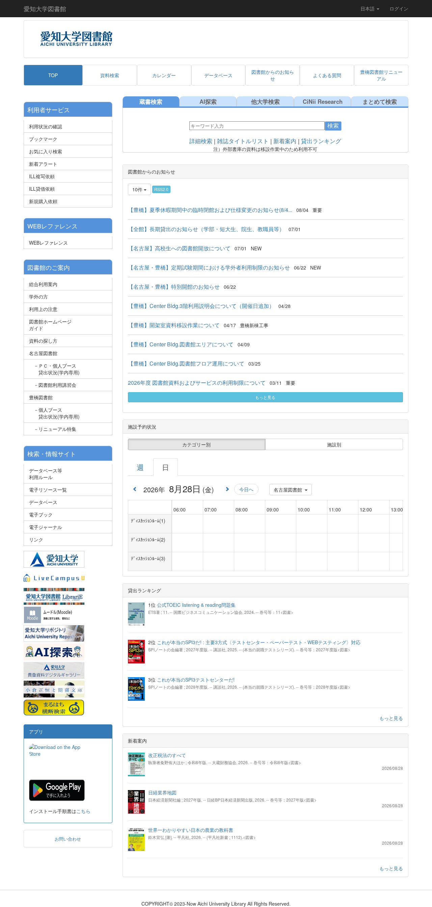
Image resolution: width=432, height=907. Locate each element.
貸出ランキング (321, 141)
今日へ (246, 489)
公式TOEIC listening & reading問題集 (196, 604)
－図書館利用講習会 (52, 384)
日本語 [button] (368, 8)
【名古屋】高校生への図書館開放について (179, 248)
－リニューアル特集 (52, 429)
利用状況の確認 (45, 126)
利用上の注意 (43, 309)
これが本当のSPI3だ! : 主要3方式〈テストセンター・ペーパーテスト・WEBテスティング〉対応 (258, 642)
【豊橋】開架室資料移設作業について (174, 325)
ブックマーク (43, 138)
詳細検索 (200, 141)
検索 (333, 126)
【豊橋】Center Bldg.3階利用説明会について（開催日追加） (201, 306)
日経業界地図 (162, 792)
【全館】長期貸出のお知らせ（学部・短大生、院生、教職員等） (206, 229)
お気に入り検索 (45, 151)
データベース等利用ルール (45, 473)
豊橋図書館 (41, 397)
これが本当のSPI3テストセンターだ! (196, 679)
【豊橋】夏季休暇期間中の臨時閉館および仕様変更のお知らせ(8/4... (210, 210)
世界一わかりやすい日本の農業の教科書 (190, 829)
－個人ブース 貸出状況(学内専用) (54, 413)
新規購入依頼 (43, 201)
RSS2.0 (161, 189)
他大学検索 (265, 101)
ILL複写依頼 (42, 176)
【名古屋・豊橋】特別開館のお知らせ (174, 286)
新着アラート (43, 163)
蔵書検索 (150, 101)
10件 (138, 189)
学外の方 (38, 296)
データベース (43, 502)
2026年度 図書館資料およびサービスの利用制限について (197, 382)
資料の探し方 (43, 340)
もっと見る (265, 397)
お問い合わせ (68, 839)
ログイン (398, 8)
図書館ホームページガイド (50, 325)
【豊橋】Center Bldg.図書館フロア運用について (186, 363)
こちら (83, 811)
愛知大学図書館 (45, 8)
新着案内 (284, 141)
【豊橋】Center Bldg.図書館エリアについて (181, 344)
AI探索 (208, 101)
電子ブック (41, 514)
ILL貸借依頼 (42, 188)
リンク (36, 539)
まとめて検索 (379, 101)
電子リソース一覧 (48, 489)
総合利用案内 (43, 284)
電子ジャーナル (45, 527)
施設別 (334, 444)
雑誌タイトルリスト (243, 141)
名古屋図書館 (43, 353)
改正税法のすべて (167, 755)
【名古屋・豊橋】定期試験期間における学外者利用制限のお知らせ (209, 267)
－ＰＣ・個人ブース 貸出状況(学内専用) (54, 369)
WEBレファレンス (48, 242)
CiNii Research (323, 101)
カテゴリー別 (196, 444)
